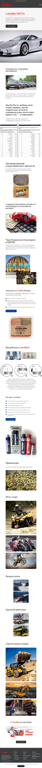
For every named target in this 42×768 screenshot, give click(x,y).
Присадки (16, 755)
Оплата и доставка (36, 753)
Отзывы (24, 759)
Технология (16, 757)
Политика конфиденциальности (36, 756)
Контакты (34, 752)
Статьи (24, 753)
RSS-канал (34, 758)
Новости (25, 752)
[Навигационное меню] (40, 4)
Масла (15, 753)
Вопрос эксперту (26, 755)
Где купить (25, 757)
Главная (15, 752)
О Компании (16, 759)
